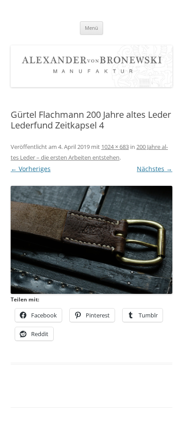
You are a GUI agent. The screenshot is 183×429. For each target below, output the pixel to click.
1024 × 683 (115, 147)
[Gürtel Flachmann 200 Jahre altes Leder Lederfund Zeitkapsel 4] (91, 240)
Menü (91, 27)
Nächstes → (154, 168)
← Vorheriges (31, 168)
